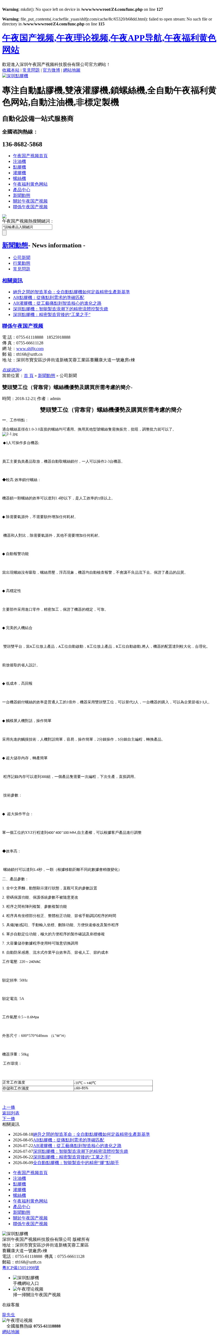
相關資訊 (12, 280)
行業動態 (21, 263)
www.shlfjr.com (30, 348)
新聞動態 (21, 195)
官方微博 (51, 70)
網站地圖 (71, 70)
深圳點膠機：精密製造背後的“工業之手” (51, 314)
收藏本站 (10, 70)
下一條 (8, 1118)
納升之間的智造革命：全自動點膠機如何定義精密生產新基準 (71, 292)
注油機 (19, 161)
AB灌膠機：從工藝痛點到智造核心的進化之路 (57, 303)
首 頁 (29, 375)
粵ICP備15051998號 (20, 1267)
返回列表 (10, 1113)
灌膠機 (19, 172)
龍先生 (8, 1314)
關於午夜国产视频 (30, 201)
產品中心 (21, 189)
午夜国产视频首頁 (30, 155)
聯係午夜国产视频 (30, 206)
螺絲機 (19, 178)
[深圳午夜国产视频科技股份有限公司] (15, 75)
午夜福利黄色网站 (30, 184)
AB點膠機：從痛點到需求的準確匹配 (48, 297)
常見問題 (31, 70)
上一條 (8, 1107)
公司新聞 (21, 257)
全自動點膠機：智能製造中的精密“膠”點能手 (76, 1162)
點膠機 (19, 167)
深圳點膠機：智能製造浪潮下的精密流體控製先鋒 (60, 309)
